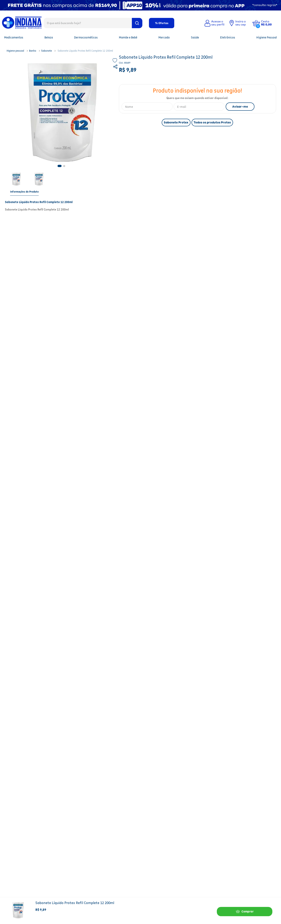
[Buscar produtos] (137, 23)
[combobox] (93, 23)
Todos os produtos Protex (212, 122)
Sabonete (46, 50)
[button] (269, 23)
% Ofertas (161, 23)
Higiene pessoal (15, 50)
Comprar (248, 911)
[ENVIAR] (240, 106)
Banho (32, 50)
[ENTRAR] (214, 23)
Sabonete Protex (176, 122)
